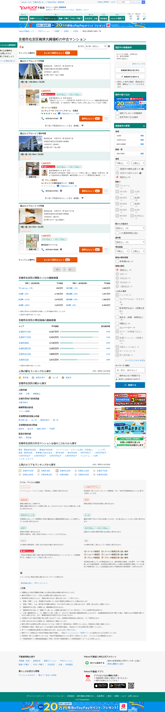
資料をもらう (90, 118)
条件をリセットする (138, 64)
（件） (26, 288)
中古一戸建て (76, 18)
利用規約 (71, 696)
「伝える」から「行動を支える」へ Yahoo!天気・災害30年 (42, 2)
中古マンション (50, 18)
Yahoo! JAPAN (103, 2)
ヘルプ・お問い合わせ (130, 696)
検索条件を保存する (84, 42)
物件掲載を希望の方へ (86, 696)
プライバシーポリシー (35, 696)
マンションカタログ (27, 675)
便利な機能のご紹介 (116, 663)
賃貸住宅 (23, 18)
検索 (143, 2)
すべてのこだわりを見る (135, 360)
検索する (132, 384)
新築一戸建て (64, 18)
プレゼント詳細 (36, 557)
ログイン (49, 9)
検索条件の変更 (122, 125)
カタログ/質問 (116, 18)
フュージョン (136, 2)
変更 (142, 136)
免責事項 (100, 696)
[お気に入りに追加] (106, 118)
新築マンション (36, 18)
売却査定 (103, 18)
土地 (95, 18)
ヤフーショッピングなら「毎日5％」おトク (72, 9)
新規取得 (62, 7)
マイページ (132, 84)
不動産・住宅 (24, 660)
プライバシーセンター (56, 696)
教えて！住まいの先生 (48, 675)
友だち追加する (97, 662)
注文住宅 (88, 18)
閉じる (70, 44)
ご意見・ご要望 (112, 696)
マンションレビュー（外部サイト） (77, 633)
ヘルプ (112, 2)
